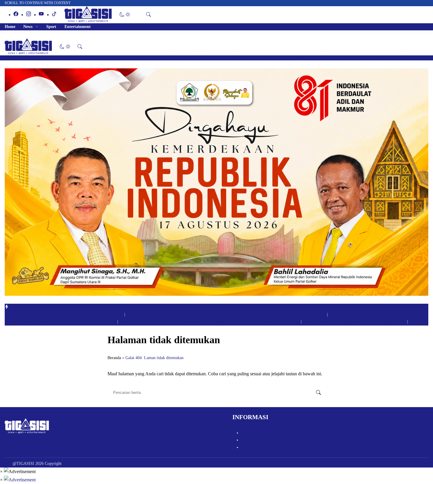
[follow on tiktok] (54, 14)
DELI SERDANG (236, 57)
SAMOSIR (116, 57)
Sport (51, 26)
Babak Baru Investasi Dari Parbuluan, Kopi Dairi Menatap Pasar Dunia (64, 314)
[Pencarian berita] (318, 393)
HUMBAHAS (272, 57)
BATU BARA (379, 57)
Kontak (247, 447)
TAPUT (405, 57)
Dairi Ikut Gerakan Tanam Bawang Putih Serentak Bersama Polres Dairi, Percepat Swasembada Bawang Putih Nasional (226, 314)
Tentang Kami (253, 433)
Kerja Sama (251, 440)
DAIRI (29, 57)
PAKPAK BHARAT (60, 57)
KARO (93, 57)
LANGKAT (323, 57)
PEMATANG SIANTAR (191, 57)
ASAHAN (350, 57)
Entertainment (78, 26)
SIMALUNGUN (148, 57)
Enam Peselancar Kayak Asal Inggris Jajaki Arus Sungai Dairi (355, 321)
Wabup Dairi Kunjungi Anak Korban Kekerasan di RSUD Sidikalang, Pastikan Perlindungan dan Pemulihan (210, 321)
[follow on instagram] (28, 14)
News (27, 26)
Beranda (114, 358)
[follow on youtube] (41, 14)
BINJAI (298, 57)
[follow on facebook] (16, 14)
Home (10, 26)
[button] (125, 14)
